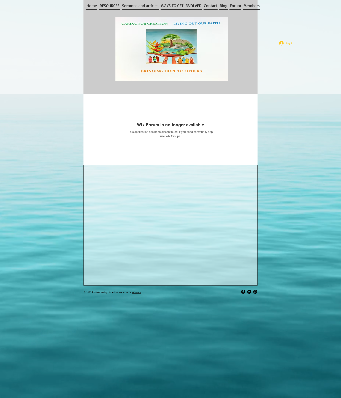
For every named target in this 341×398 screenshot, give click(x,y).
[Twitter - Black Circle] (249, 292)
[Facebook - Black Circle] (243, 292)
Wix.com (136, 292)
